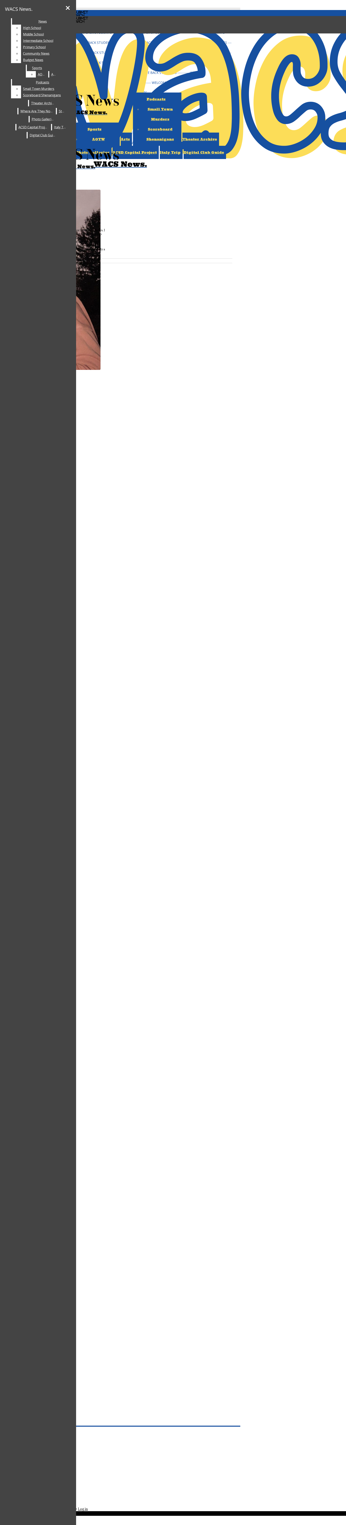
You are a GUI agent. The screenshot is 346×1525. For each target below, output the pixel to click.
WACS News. (19, 9)
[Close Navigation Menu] (67, 8)
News (42, 21)
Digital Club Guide (204, 152)
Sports (95, 129)
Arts (125, 139)
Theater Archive (199, 139)
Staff (62, 111)
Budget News (33, 60)
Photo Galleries (43, 119)
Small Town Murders (38, 89)
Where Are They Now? (37, 111)
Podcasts (42, 82)
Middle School (33, 34)
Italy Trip (170, 152)
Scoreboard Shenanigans (42, 95)
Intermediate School (38, 40)
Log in (83, 1509)
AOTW (98, 139)
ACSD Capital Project (33, 127)
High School (32, 28)
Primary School (34, 47)
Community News (36, 53)
